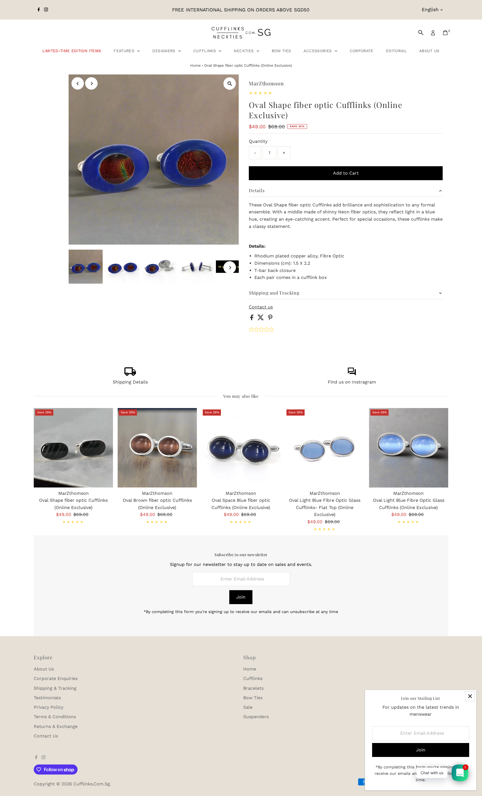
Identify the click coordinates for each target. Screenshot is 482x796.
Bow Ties (281, 51)
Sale (247, 707)
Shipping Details (130, 382)
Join (240, 597)
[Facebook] (38, 9)
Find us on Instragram (352, 382)
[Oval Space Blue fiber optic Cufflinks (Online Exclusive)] (241, 447)
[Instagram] (46, 9)
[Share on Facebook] (252, 318)
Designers (164, 51)
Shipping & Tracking (55, 688)
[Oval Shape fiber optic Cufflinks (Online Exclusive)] (73, 447)
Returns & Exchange (56, 726)
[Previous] (77, 83)
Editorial (396, 51)
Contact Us (46, 736)
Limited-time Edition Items (71, 51)
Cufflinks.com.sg (91, 784)
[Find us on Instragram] (352, 374)
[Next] (91, 83)
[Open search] (420, 32)
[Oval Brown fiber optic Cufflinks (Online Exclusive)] (157, 447)
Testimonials (47, 697)
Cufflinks (205, 51)
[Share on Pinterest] (270, 318)
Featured (125, 51)
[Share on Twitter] (261, 318)
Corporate (361, 51)
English (430, 9)
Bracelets (253, 688)
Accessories (318, 51)
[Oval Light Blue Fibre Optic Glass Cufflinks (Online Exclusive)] (408, 447)
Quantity (258, 141)
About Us (429, 51)
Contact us (261, 307)
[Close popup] (470, 696)
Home (195, 65)
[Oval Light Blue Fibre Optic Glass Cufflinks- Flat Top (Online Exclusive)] (324, 447)
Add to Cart (346, 173)
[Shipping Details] (130, 374)
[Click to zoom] (229, 83)
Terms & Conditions (55, 716)
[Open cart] (445, 32)
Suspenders (256, 716)
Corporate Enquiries (56, 678)
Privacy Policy (48, 707)
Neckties (244, 51)
